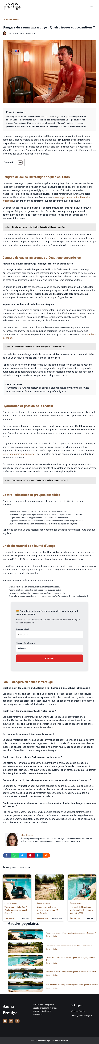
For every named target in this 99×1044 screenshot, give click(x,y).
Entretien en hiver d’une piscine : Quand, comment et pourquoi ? (71, 972)
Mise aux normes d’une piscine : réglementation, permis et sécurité (72, 985)
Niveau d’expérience (25, 643)
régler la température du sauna (19, 454)
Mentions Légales (78, 1011)
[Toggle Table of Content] (19, 162)
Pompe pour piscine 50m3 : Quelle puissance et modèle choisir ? (16, 910)
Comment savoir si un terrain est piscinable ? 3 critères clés (47, 910)
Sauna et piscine (11, 19)
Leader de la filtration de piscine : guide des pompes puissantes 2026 (81, 910)
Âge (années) (22, 629)
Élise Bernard (13, 33)
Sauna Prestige (10, 1009)
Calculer (49, 658)
